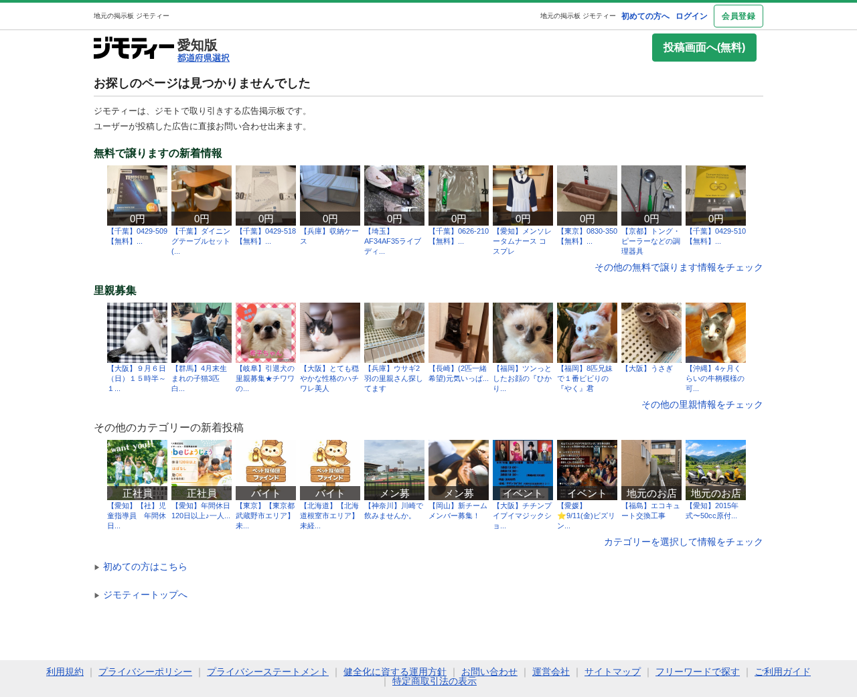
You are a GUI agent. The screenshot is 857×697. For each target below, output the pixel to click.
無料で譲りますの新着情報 (158, 153)
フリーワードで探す (697, 671)
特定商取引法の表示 (434, 681)
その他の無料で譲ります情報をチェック (679, 267)
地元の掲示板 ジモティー (578, 15)
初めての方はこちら (140, 566)
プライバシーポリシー (145, 671)
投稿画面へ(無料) (704, 47)
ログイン (692, 16)
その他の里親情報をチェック (702, 404)
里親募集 (115, 290)
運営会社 (551, 671)
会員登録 (738, 16)
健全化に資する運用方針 (395, 671)
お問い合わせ (489, 671)
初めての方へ (645, 16)
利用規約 (65, 671)
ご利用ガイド (783, 671)
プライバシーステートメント (268, 671)
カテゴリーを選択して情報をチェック (683, 541)
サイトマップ (613, 671)
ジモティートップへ (140, 594)
